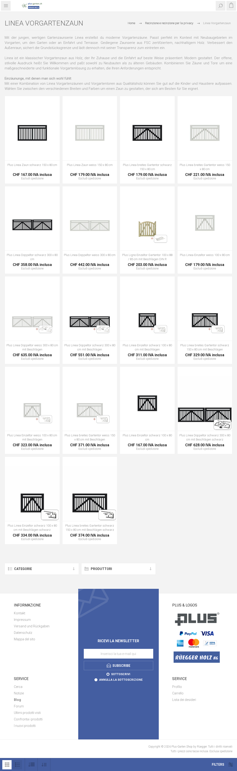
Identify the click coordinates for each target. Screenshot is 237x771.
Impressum (22, 620)
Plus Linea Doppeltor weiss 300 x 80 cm (89, 255)
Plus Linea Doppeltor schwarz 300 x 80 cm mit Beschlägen (89, 347)
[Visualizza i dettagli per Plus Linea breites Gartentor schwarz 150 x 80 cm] (147, 132)
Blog (17, 700)
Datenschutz (23, 633)
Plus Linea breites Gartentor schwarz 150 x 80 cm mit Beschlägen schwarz (89, 527)
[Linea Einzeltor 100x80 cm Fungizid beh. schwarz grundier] (147, 403)
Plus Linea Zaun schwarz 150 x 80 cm (32, 165)
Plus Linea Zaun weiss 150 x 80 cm (90, 165)
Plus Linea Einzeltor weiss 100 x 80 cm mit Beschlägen (32, 437)
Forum (19, 706)
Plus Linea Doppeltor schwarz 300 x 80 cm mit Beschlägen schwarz (204, 437)
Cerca (18, 687)
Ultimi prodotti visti (27, 713)
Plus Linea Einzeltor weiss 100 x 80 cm (205, 255)
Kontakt (19, 613)
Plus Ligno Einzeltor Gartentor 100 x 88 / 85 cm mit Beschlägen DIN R (147, 257)
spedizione (37, 178)
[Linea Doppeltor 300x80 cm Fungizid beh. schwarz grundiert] (32, 223)
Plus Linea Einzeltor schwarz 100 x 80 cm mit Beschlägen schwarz (32, 527)
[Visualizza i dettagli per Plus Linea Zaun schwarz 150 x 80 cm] (32, 132)
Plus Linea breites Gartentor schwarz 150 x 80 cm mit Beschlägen (204, 347)
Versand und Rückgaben (32, 626)
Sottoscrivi (120, 674)
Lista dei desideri (184, 700)
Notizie (19, 693)
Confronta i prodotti (28, 719)
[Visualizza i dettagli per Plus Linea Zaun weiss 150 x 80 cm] (89, 132)
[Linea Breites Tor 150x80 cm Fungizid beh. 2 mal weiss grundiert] (205, 132)
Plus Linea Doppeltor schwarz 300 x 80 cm (32, 257)
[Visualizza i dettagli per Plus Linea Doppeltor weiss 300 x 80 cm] (89, 223)
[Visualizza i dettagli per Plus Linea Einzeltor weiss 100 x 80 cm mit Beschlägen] (32, 403)
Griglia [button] (7, 764)
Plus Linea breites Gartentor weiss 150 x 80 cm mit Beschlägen (90, 437)
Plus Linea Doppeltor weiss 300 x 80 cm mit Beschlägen (32, 347)
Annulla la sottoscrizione (121, 679)
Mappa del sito (24, 639)
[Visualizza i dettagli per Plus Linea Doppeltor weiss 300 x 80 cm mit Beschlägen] (32, 313)
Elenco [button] (17, 764)
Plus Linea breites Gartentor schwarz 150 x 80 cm (147, 167)
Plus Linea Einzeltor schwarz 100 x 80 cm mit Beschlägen (147, 347)
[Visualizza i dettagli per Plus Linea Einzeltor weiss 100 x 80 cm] (205, 223)
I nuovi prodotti (25, 726)
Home (131, 23)
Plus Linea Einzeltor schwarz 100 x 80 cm (147, 437)
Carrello (178, 693)
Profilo (177, 687)
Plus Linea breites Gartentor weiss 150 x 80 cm (205, 167)
